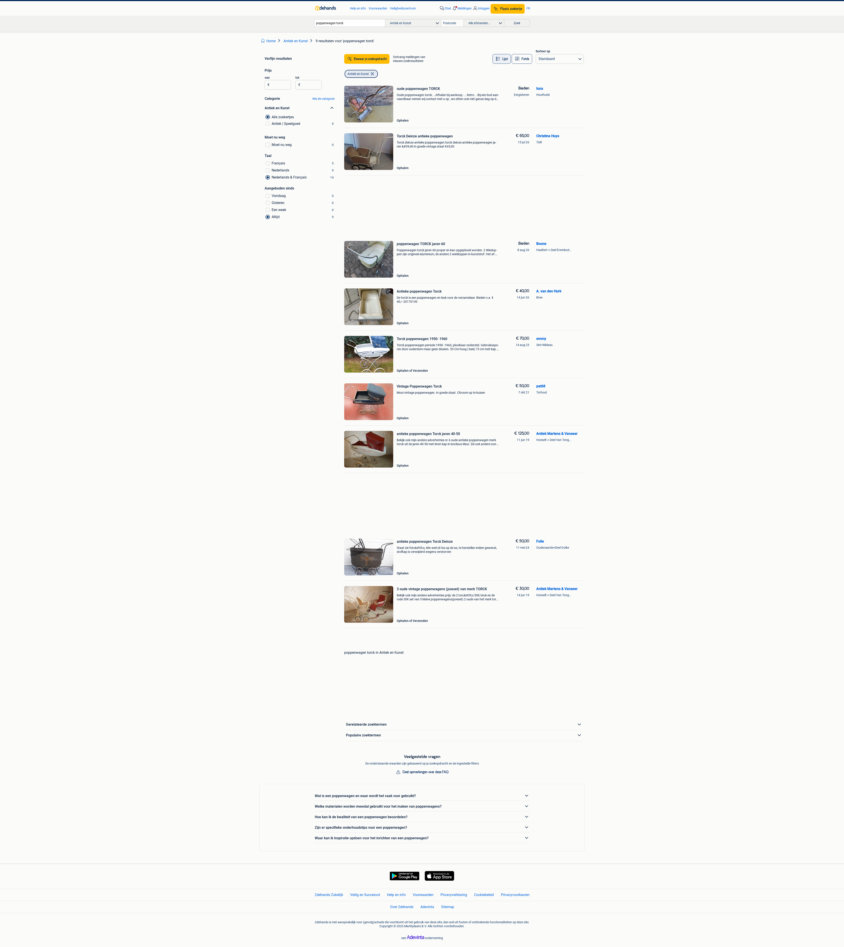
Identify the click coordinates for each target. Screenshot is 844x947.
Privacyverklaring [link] (453, 895)
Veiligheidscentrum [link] (403, 8)
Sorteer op (543, 51)
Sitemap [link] (447, 907)
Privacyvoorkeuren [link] (515, 895)
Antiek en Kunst (358, 74)
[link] (330, 8)
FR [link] (528, 8)
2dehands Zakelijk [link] (329, 895)
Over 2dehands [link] (401, 907)
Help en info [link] (358, 8)
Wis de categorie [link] (323, 98)
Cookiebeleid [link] (484, 895)
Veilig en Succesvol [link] (365, 895)
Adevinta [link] (427, 907)
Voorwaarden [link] (378, 8)
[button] (462, 8)
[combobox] (349, 23)
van (267, 77)
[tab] (502, 59)
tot (297, 77)
